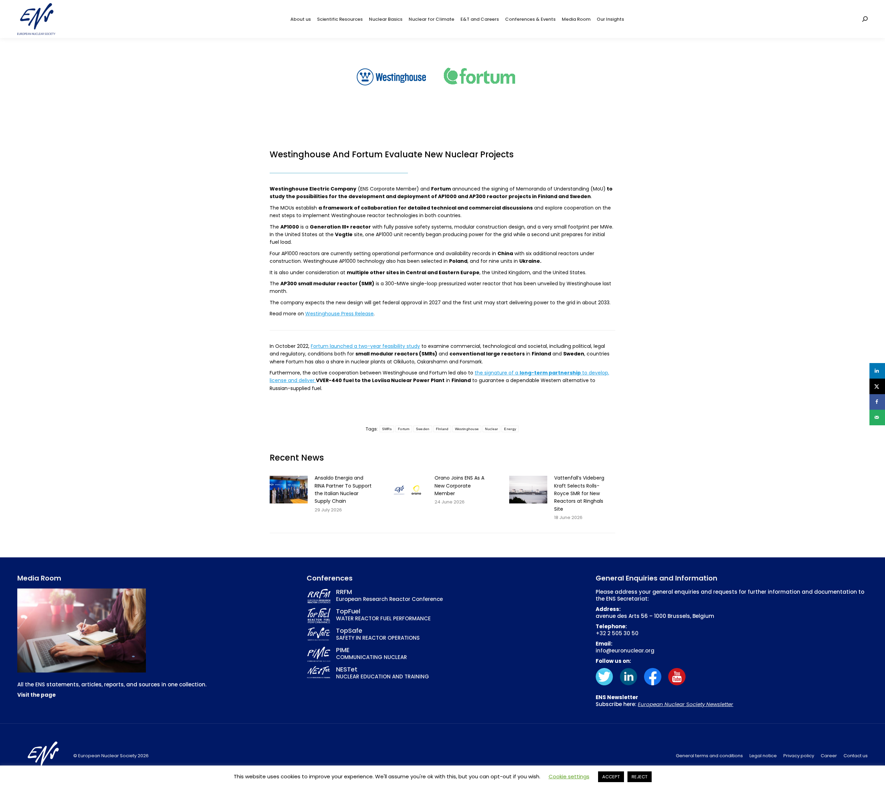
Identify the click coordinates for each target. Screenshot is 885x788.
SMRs (387, 429)
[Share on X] (877, 386)
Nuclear (491, 429)
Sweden (423, 429)
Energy (510, 429)
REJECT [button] (640, 776)
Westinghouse (467, 429)
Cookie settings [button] (569, 776)
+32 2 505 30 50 (617, 633)
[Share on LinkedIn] (877, 371)
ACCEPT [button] (611, 776)
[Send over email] (877, 417)
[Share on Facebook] (877, 402)
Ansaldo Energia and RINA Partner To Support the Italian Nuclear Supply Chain (343, 489)
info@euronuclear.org (625, 650)
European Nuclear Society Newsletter (685, 704)
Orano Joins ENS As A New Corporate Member (459, 485)
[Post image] (289, 489)
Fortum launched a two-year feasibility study (365, 346)
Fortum (404, 429)
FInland (442, 429)
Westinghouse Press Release (339, 313)
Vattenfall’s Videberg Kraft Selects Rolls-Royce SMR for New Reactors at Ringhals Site (579, 493)
